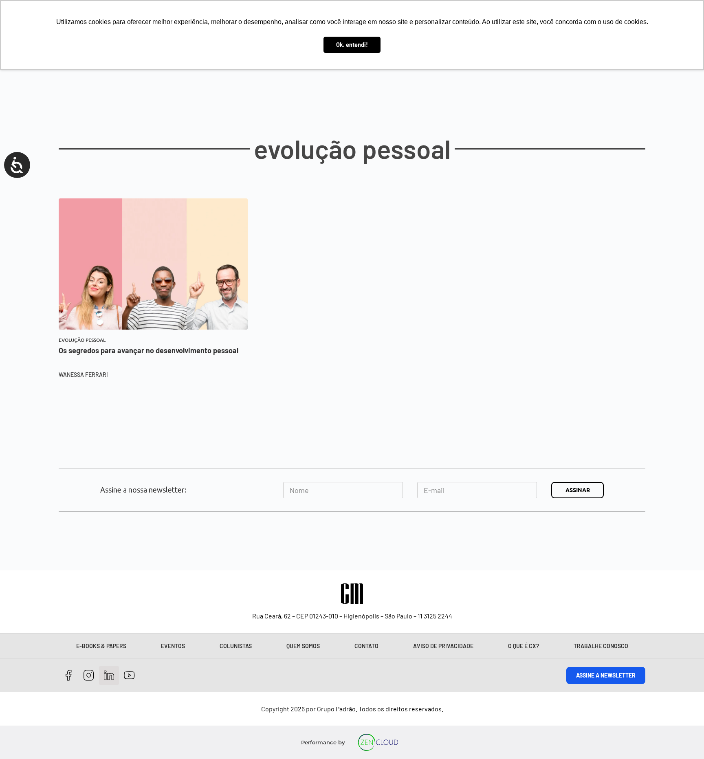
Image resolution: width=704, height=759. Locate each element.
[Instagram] (89, 676)
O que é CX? (523, 645)
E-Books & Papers (101, 645)
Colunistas (236, 645)
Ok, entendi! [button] (352, 44)
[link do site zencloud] (378, 742)
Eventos (173, 645)
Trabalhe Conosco (601, 645)
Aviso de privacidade (443, 645)
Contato (366, 645)
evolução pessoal (82, 340)
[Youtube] (129, 676)
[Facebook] (69, 676)
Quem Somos (303, 645)
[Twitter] (109, 676)
